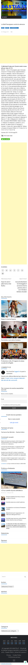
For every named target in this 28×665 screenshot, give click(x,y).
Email (2, 399)
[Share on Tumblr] (14, 270)
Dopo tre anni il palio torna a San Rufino (6, 284)
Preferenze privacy (14, 657)
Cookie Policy (17, 655)
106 (8, 643)
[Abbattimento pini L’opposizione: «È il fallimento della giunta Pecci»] (3, 514)
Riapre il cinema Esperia (8, 319)
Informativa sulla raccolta (6, 663)
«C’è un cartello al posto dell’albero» (12, 490)
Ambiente (4, 472)
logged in (17, 371)
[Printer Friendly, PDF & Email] (5, 139)
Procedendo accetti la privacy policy (11, 405)
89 (4, 643)
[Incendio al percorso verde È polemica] (3, 504)
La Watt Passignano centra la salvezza (13, 24)
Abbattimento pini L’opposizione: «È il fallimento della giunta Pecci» (15, 513)
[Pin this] (22, 270)
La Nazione (18, 472)
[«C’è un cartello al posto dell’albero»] (14, 480)
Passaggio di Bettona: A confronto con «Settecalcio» (14, 455)
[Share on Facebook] (2, 270)
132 (12, 643)
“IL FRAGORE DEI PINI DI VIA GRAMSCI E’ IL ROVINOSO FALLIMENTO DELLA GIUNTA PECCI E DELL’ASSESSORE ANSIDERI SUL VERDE (16, 526)
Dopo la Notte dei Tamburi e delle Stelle (17, 463)
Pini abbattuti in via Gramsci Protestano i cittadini (16, 508)
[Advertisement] (14, 49)
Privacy (9, 655)
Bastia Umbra (12, 472)
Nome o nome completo (7, 393)
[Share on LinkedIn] (10, 270)
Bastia (7, 472)
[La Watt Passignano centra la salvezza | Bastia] (14, 7)
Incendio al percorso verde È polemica (15, 502)
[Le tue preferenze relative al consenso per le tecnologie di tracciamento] (25, 662)
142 (16, 643)
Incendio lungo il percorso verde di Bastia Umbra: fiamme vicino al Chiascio (16, 519)
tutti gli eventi (14, 422)
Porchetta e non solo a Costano (10, 340)
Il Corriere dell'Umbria (14, 27)
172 (23, 643)
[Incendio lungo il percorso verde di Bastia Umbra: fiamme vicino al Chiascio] (3, 520)
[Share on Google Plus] (18, 270)
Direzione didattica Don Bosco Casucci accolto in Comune (15, 497)
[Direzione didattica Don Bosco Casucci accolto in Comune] (3, 498)
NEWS (24, 17)
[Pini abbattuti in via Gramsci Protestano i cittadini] (3, 509)
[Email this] (2, 273)
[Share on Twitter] (6, 270)
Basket (7, 27)
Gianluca (4, 492)
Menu (5, 17)
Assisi (3, 27)
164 (20, 643)
